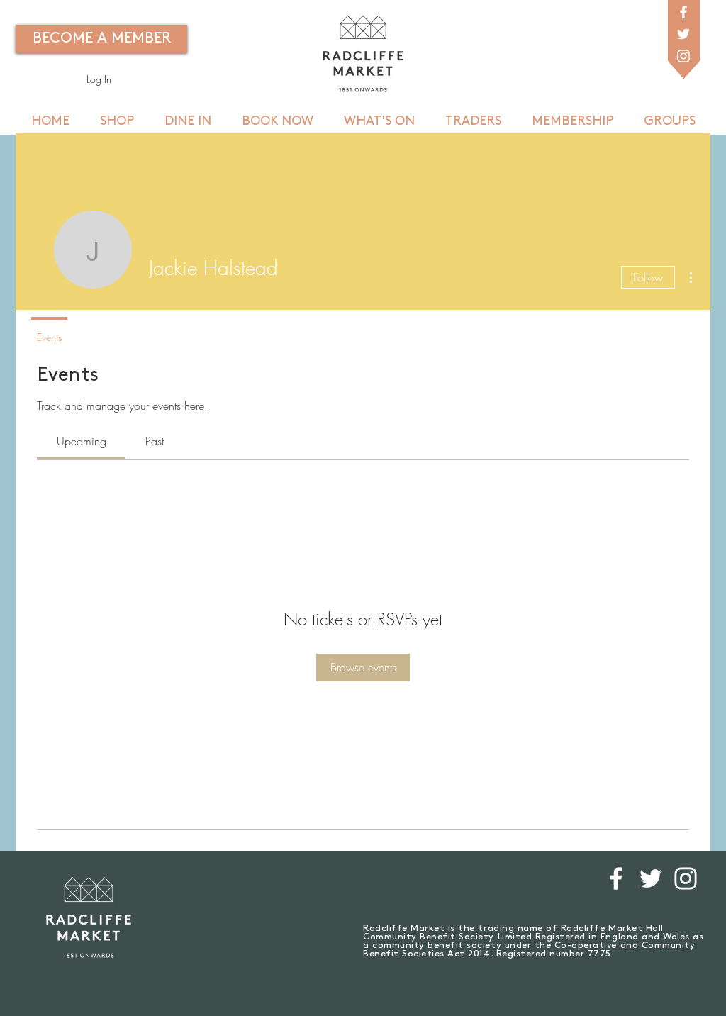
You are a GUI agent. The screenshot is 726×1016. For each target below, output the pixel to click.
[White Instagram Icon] (683, 56)
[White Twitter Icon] (683, 34)
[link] (81, 441)
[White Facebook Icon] (683, 12)
